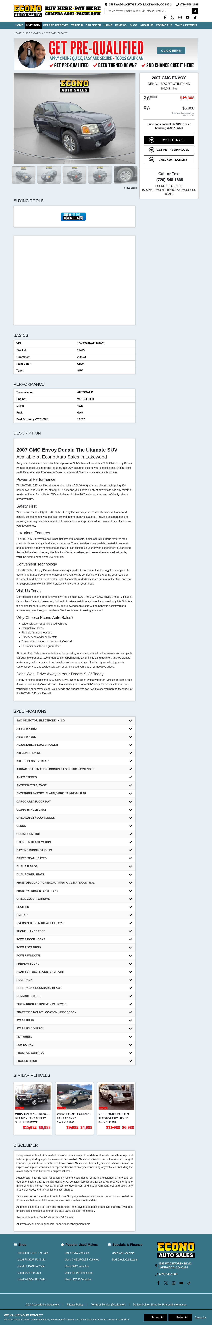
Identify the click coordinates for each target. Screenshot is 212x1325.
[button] (194, 11)
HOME (19, 25)
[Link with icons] (165, 17)
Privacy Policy (75, 1304)
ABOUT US (146, 25)
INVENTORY (33, 25)
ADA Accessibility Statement (42, 1304)
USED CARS (33, 33)
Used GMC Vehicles (77, 1266)
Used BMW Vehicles (77, 1253)
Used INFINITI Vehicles (78, 1272)
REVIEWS (121, 25)
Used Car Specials (123, 1253)
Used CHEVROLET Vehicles (82, 1259)
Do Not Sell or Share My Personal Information (159, 1304)
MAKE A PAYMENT (186, 25)
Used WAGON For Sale (31, 1279)
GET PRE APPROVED (56, 25)
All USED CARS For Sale (33, 1253)
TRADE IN (77, 25)
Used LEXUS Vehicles (78, 1279)
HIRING (108, 25)
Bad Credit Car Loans (124, 1259)
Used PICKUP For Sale (31, 1259)
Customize (200, 1317)
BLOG (133, 25)
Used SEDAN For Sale (31, 1266)
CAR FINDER (93, 25)
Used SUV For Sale (29, 1272)
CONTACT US (164, 25)
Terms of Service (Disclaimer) (108, 1304)
